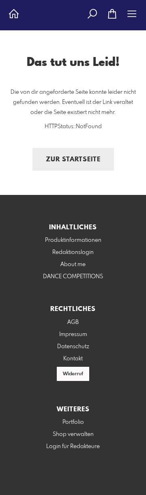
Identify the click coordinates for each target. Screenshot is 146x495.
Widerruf (73, 374)
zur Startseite (73, 159)
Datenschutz (73, 346)
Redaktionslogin (73, 252)
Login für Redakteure (73, 446)
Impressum (73, 334)
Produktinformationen (73, 240)
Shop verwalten (73, 434)
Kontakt (73, 359)
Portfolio (73, 422)
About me (73, 264)
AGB (73, 322)
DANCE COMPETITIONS (73, 276)
